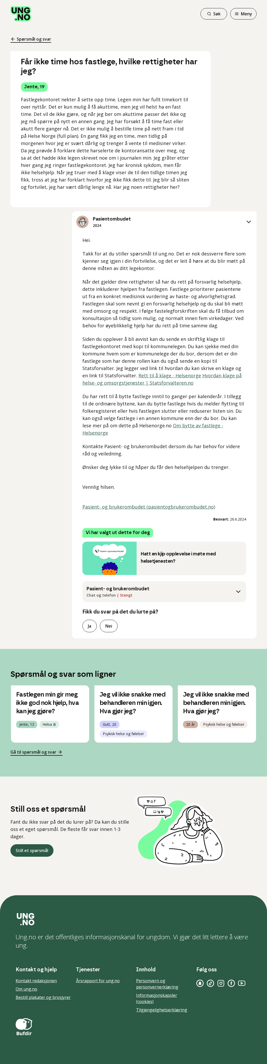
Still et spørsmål (32, 850)
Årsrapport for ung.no (98, 981)
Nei (108, 626)
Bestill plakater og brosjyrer (43, 997)
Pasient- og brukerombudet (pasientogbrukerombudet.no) (148, 507)
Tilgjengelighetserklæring (161, 1010)
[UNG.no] (133, 919)
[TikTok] (210, 983)
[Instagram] (220, 983)
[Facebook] (231, 983)
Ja (89, 626)
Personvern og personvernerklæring (157, 984)
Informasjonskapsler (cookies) (156, 998)
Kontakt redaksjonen (36, 981)
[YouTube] (241, 983)
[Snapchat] (200, 983)
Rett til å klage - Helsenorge (169, 375)
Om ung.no (26, 989)
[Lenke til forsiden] (20, 13)
